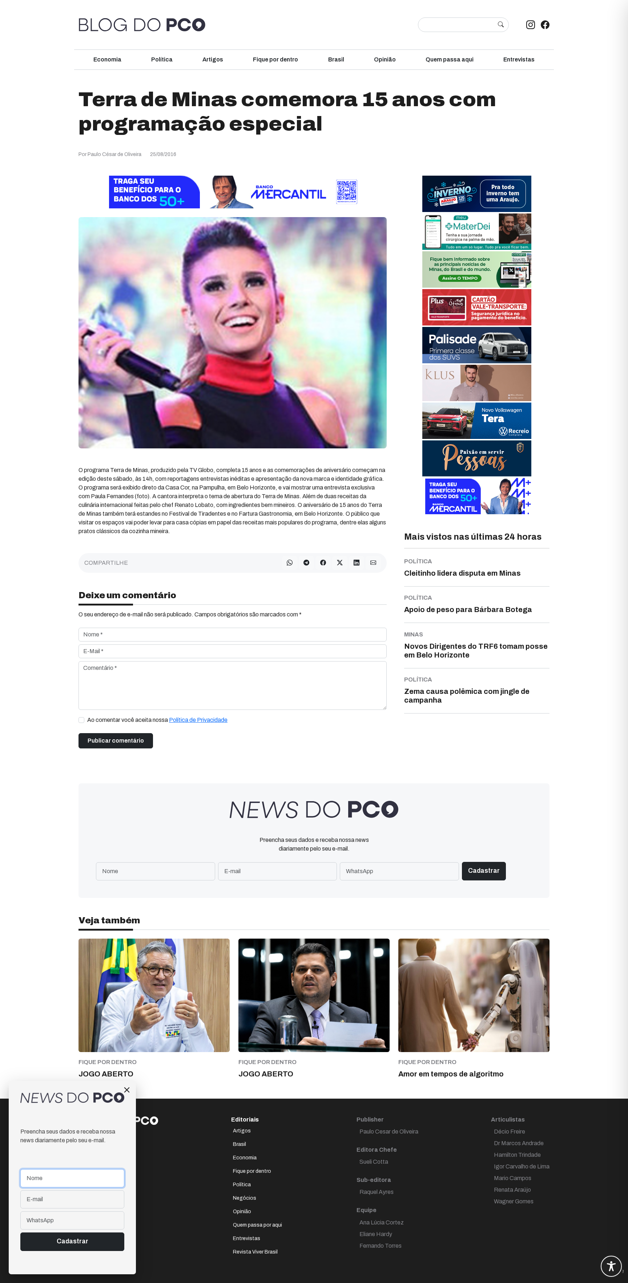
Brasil (336, 59)
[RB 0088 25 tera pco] (476, 420)
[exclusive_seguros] (476, 458)
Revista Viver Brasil (255, 1252)
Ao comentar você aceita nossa (157, 720)
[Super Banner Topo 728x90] (232, 192)
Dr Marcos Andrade (519, 1143)
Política (162, 59)
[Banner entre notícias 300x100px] (476, 496)
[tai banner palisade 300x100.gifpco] (476, 345)
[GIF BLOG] (476, 307)
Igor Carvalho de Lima (522, 1166)
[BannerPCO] (476, 383)
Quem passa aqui (450, 59)
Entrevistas (519, 59)
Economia (107, 59)
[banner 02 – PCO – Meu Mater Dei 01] (476, 231)
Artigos (212, 59)
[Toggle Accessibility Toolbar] (611, 1266)
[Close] (126, 1089)
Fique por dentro (275, 59)
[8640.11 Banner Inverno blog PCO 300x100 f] (476, 194)
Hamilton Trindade (517, 1155)
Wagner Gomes (514, 1201)
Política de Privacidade (198, 720)
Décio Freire (509, 1131)
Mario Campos (512, 1178)
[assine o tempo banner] (476, 269)
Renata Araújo (512, 1190)
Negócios (244, 1198)
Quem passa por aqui (257, 1225)
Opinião (385, 59)
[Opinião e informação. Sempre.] (142, 24)
